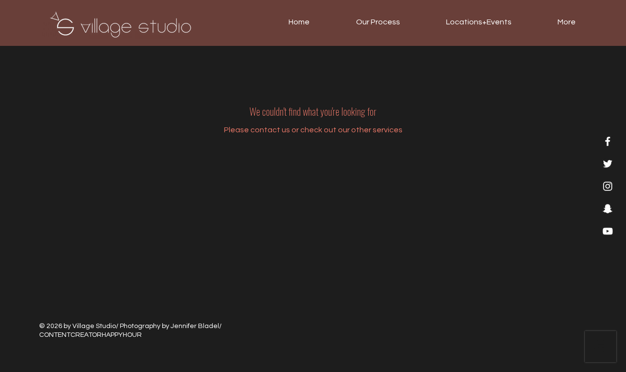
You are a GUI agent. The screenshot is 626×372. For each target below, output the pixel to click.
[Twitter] (608, 164)
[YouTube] (608, 231)
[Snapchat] (608, 209)
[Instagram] (608, 186)
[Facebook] (608, 141)
